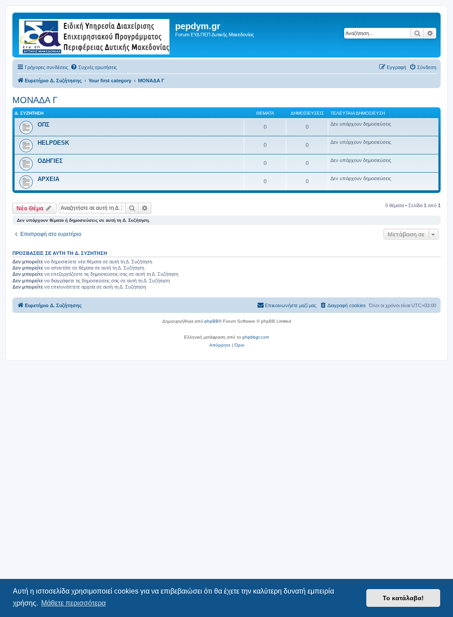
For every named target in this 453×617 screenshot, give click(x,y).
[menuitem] (93, 67)
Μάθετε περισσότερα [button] (73, 603)
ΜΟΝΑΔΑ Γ (35, 100)
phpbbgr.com (255, 337)
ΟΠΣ (44, 124)
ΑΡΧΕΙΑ (48, 179)
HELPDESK (53, 142)
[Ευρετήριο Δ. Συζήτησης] (95, 35)
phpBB (211, 321)
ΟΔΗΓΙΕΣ (50, 161)
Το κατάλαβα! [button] (403, 598)
